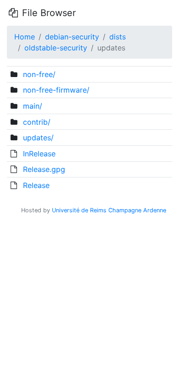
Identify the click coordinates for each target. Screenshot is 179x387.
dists (117, 36)
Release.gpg (44, 169)
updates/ (38, 137)
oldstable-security (55, 47)
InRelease (39, 153)
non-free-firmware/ (56, 89)
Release (36, 185)
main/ (32, 106)
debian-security (72, 36)
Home (24, 36)
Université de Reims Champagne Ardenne (109, 210)
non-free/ (39, 74)
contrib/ (36, 122)
